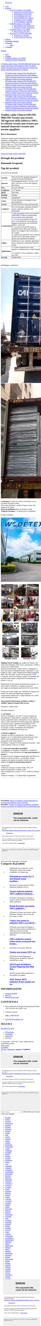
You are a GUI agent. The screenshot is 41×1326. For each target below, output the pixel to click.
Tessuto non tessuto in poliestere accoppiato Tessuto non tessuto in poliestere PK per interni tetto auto (20, 805)
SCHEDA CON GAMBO (23, 20)
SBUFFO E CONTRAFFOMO (21, 33)
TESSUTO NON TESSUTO (24, 28)
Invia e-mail (5, 1045)
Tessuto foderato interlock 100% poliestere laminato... (22, 892)
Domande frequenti (12, 41)
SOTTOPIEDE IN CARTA (23, 18)
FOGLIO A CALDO (21, 35)
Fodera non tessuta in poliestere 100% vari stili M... (23, 921)
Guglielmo (4, 1047)
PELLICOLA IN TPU (22, 31)
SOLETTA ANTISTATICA (24, 12)
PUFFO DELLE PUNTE (23, 37)
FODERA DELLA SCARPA (20, 24)
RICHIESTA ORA (7, 1028)
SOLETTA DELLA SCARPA (20, 10)
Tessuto (32, 177)
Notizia (7, 39)
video (11, 45)
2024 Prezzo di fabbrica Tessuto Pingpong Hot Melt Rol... (22, 966)
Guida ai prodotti (11, 993)
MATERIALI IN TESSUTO (24, 26)
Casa (7, 6)
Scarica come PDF (19, 154)
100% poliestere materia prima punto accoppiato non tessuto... (22, 941)
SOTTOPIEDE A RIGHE (23, 22)
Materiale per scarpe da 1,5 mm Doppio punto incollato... (22, 878)
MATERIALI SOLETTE (23, 14)
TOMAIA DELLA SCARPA (20, 30)
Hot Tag (8, 995)
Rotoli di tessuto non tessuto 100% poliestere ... (22, 907)
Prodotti (8, 8)
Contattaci (8, 47)
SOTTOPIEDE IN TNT (22, 16)
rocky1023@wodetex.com (14, 1019)
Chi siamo (8, 43)
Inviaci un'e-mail (6, 154)
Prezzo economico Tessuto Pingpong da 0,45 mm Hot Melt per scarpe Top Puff (19, 801)
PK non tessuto (19, 213)
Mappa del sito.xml (11, 997)
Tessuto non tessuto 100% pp (23, 952)
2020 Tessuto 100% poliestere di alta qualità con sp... (22, 981)
